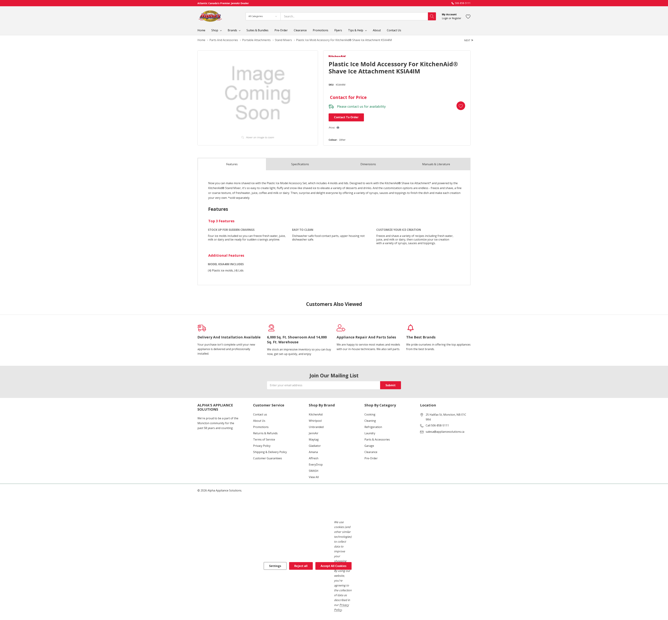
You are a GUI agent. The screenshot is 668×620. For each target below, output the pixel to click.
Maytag (314, 439)
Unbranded (316, 427)
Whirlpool (315, 421)
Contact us (260, 414)
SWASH (313, 471)
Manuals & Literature (436, 164)
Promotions (261, 427)
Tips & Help (355, 30)
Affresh (313, 458)
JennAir (313, 433)
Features (232, 164)
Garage (369, 446)
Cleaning (370, 421)
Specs (300, 164)
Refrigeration (373, 427)
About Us (259, 421)
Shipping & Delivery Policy (270, 452)
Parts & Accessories (377, 439)
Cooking (369, 414)
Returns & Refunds (265, 433)
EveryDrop (316, 464)
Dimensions (368, 164)
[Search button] (432, 16)
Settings (275, 566)
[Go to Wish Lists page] (468, 16)
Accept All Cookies (333, 566)
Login (445, 18)
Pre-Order (371, 458)
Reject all (301, 566)
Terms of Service (264, 439)
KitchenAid (316, 414)
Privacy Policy (262, 446)
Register (456, 18)
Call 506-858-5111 (437, 425)
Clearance (370, 452)
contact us (355, 106)
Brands (232, 30)
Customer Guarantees (267, 458)
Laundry (369, 433)
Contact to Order (346, 117)
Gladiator (315, 446)
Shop (214, 30)
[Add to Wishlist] (460, 105)
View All (314, 477)
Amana (313, 452)
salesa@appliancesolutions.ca (445, 432)
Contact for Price (348, 97)
